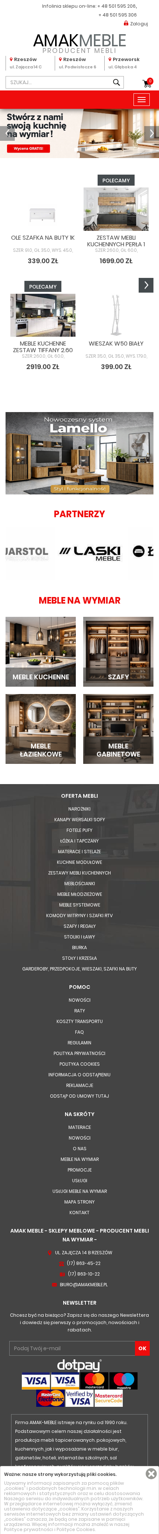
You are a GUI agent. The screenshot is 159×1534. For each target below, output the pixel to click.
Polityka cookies (80, 1064)
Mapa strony (79, 1202)
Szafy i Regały (80, 926)
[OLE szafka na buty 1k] (42, 208)
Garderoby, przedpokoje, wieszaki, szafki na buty (79, 969)
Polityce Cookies (76, 1529)
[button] (7, 133)
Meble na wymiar (80, 1159)
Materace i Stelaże (79, 851)
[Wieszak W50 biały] (116, 315)
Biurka (79, 947)
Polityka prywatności (79, 1053)
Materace (79, 1127)
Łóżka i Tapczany (79, 841)
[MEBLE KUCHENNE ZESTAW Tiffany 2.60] (42, 315)
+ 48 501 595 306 (117, 15)
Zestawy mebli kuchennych (79, 873)
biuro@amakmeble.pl (84, 1284)
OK (142, 1348)
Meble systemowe (79, 905)
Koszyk (150, 81)
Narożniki (79, 809)
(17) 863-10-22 (84, 1274)
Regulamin (79, 1043)
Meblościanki (79, 883)
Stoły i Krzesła (79, 958)
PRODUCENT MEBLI (79, 42)
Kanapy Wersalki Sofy (79, 819)
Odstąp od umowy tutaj (79, 1096)
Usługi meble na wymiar (80, 1191)
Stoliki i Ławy (79, 937)
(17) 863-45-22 (84, 1263)
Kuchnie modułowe (79, 862)
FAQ (79, 1032)
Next (146, 285)
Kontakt (79, 1212)
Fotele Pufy (79, 830)
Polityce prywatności (28, 1529)
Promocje (80, 1170)
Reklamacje (79, 1085)
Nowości (80, 1000)
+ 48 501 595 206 (116, 6)
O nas (80, 1148)
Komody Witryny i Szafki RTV (79, 915)
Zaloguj (139, 24)
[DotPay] (79, 1365)
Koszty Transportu (80, 1021)
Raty (79, 1011)
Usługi (79, 1180)
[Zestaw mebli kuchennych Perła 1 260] (116, 208)
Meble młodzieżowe (79, 894)
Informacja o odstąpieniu (79, 1075)
